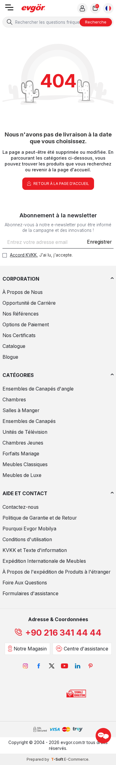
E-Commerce (76, 759)
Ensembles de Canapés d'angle (38, 389)
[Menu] (9, 9)
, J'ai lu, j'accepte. (41, 255)
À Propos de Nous (22, 292)
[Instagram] (26, 666)
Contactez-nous (20, 507)
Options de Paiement (25, 325)
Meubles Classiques (25, 464)
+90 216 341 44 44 (63, 633)
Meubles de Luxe (21, 475)
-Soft (57, 759)
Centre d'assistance (86, 649)
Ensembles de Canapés (29, 421)
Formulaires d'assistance (30, 593)
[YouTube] (65, 666)
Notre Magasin (30, 649)
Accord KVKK (23, 255)
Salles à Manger (20, 410)
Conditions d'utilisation (27, 539)
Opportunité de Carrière (29, 303)
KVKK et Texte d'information (34, 550)
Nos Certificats (19, 335)
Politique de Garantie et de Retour (39, 518)
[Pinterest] (91, 666)
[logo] (33, 8)
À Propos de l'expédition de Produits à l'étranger (56, 572)
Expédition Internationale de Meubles (44, 561)
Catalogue (13, 346)
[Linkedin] (78, 666)
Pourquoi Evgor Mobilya (29, 529)
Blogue (10, 357)
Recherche (95, 21)
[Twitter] (52, 666)
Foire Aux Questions (24, 583)
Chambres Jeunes (22, 443)
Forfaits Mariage (20, 454)
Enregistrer (99, 242)
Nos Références (20, 314)
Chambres (14, 400)
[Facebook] (39, 666)
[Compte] (82, 8)
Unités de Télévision (24, 432)
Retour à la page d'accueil (60, 183)
